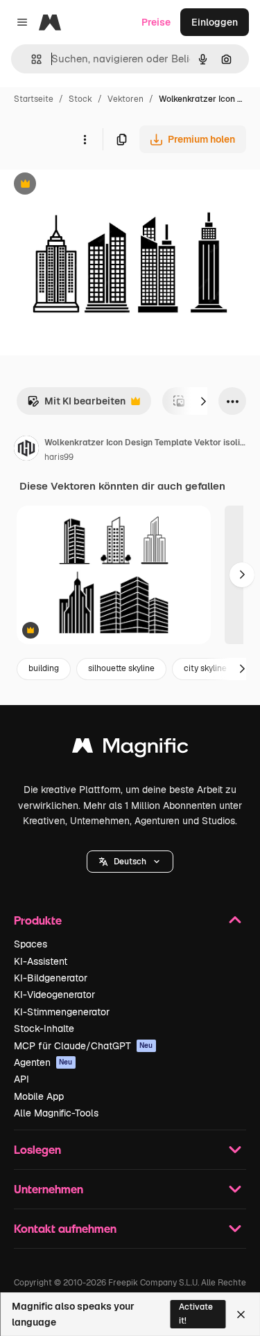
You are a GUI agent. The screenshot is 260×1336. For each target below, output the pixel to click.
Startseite (33, 99)
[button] (130, 861)
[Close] (241, 1314)
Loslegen (37, 1149)
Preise (156, 22)
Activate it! (196, 1313)
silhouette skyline (121, 668)
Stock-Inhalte (44, 1028)
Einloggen (214, 22)
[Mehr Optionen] (84, 139)
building (43, 668)
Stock (80, 99)
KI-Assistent (40, 961)
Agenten (43, 1062)
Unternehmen (48, 1189)
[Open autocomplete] (31, 59)
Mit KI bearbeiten (76, 405)
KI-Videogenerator (54, 994)
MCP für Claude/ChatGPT (83, 1046)
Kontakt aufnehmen (65, 1228)
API (21, 1079)
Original (88, 185)
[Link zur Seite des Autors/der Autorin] (26, 450)
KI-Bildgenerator (50, 978)
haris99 (58, 457)
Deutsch (130, 861)
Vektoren (125, 99)
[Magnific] (130, 749)
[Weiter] (203, 401)
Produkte (38, 920)
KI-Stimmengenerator (62, 1012)
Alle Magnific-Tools (56, 1113)
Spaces (30, 944)
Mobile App (39, 1096)
